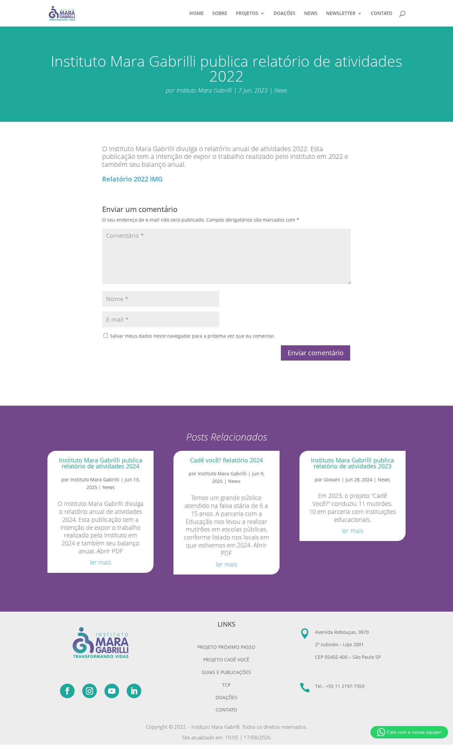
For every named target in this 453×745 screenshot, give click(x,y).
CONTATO (381, 13)
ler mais (100, 562)
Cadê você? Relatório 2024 (226, 460)
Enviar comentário (316, 352)
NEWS (310, 13)
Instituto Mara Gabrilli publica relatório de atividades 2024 (100, 463)
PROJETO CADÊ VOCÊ (226, 659)
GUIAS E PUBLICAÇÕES (226, 672)
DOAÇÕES (284, 13)
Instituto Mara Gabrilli (204, 90)
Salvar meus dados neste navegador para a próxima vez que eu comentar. (192, 336)
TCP (226, 685)
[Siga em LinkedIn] (134, 691)
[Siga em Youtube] (111, 691)
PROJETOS (247, 13)
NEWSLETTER (341, 13)
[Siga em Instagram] (89, 691)
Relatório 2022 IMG (132, 178)
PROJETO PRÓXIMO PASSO (226, 647)
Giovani (332, 479)
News (280, 90)
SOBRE (219, 13)
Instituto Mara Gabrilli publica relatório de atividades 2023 (352, 463)
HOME (196, 13)
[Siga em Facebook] (67, 691)
